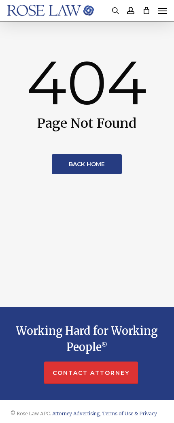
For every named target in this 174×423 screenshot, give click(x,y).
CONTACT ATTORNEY (91, 372)
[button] (162, 10)
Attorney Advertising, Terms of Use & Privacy (104, 413)
